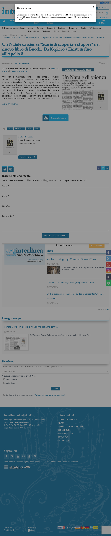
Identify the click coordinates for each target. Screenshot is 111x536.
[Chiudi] (93, 6)
